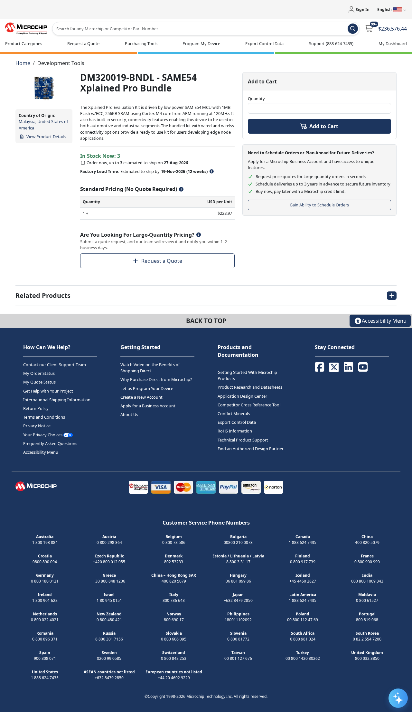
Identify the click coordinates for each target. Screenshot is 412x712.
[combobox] (206, 28)
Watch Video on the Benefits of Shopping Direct (150, 368)
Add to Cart (323, 126)
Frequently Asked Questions (50, 443)
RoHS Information (235, 431)
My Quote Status (39, 382)
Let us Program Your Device (146, 388)
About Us (129, 414)
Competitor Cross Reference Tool (249, 405)
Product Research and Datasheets (250, 387)
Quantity (256, 98)
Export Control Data (237, 422)
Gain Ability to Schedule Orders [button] (319, 205)
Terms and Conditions (44, 417)
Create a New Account (141, 397)
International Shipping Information (56, 400)
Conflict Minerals (234, 413)
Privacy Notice (37, 426)
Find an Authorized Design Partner (251, 448)
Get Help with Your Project (48, 391)
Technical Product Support (243, 440)
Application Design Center (242, 396)
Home (22, 63)
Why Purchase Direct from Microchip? (156, 380)
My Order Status (39, 373)
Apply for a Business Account (147, 406)
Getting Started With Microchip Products (247, 375)
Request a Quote (161, 260)
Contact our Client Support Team (54, 364)
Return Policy (36, 408)
